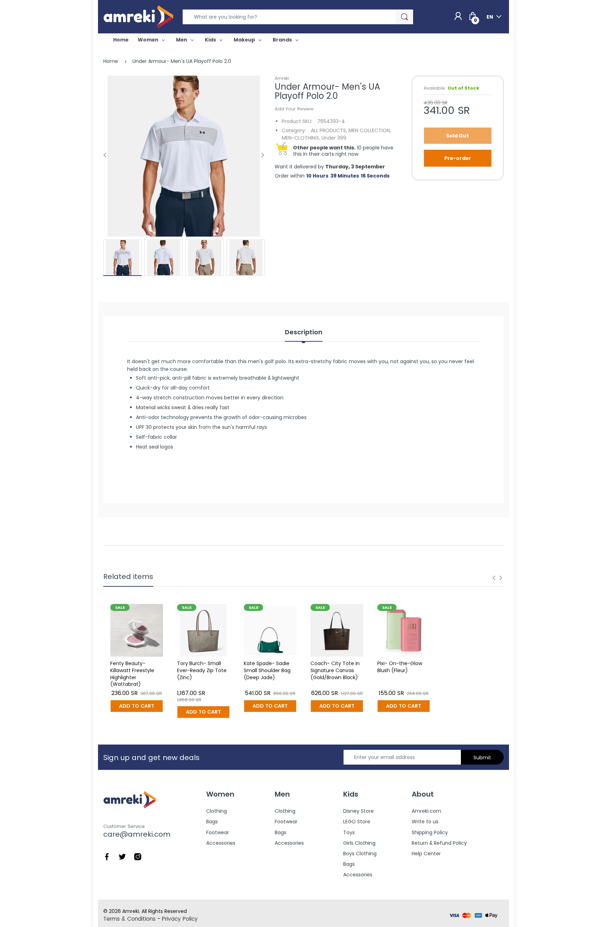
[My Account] (458, 16)
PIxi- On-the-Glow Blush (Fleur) (399, 667)
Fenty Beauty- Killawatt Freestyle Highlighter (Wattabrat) (132, 674)
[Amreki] (138, 16)
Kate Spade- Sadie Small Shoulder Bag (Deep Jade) (267, 670)
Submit (482, 757)
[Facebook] (106, 856)
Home (110, 61)
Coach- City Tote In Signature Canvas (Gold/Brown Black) (335, 670)
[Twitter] (122, 856)
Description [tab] (303, 332)
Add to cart (136, 705)
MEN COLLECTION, (369, 130)
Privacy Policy (180, 918)
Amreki (282, 78)
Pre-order (457, 158)
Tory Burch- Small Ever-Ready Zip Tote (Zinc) (202, 670)
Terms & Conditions (129, 918)
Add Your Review (294, 108)
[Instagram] (137, 856)
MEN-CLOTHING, (301, 137)
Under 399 (333, 137)
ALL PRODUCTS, (329, 130)
